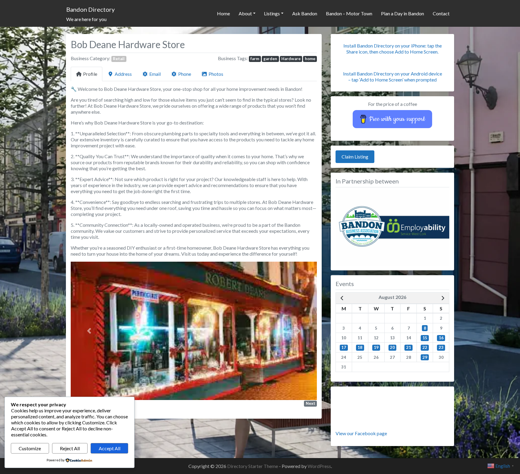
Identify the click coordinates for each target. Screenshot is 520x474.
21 (408, 347)
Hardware (291, 58)
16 (441, 337)
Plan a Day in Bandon (402, 13)
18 (360, 347)
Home (223, 13)
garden (270, 58)
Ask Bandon (304, 13)
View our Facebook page (361, 433)
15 (424, 337)
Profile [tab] (90, 74)
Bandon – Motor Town (349, 13)
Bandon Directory (90, 9)
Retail (119, 58)
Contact (441, 13)
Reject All (70, 448)
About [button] (245, 13)
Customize (30, 448)
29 (424, 357)
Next (310, 403)
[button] (89, 331)
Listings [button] (272, 13)
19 (376, 347)
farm (254, 58)
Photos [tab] (216, 74)
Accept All (109, 448)
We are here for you (86, 19)
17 (343, 347)
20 (392, 347)
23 (441, 347)
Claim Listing (355, 156)
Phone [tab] (184, 74)
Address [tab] (123, 74)
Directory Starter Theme (253, 466)
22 (424, 347)
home (310, 58)
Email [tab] (155, 74)
